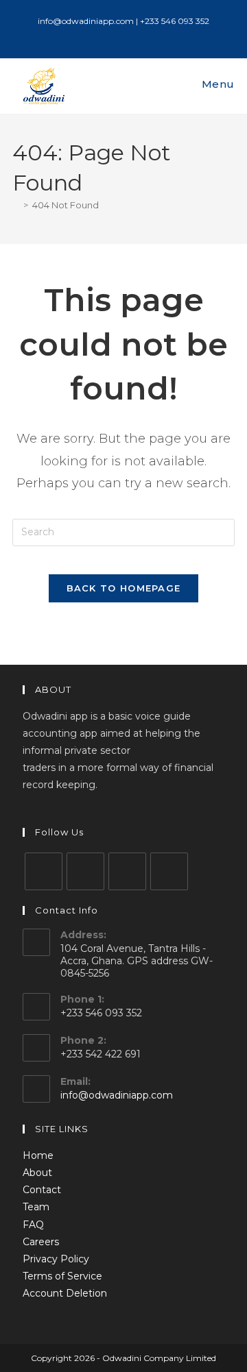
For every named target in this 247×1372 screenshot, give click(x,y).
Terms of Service (62, 1276)
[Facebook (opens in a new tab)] (118, 35)
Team (36, 1207)
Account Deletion (65, 1293)
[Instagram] (127, 871)
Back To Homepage (124, 588)
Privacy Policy (56, 1259)
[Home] (15, 204)
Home (38, 1155)
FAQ (33, 1224)
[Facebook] (85, 871)
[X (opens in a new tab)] (102, 35)
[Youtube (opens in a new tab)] (147, 35)
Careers (41, 1242)
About (37, 1172)
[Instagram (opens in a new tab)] (133, 35)
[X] (43, 871)
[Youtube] (169, 871)
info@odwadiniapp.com (116, 1095)
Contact (42, 1190)
